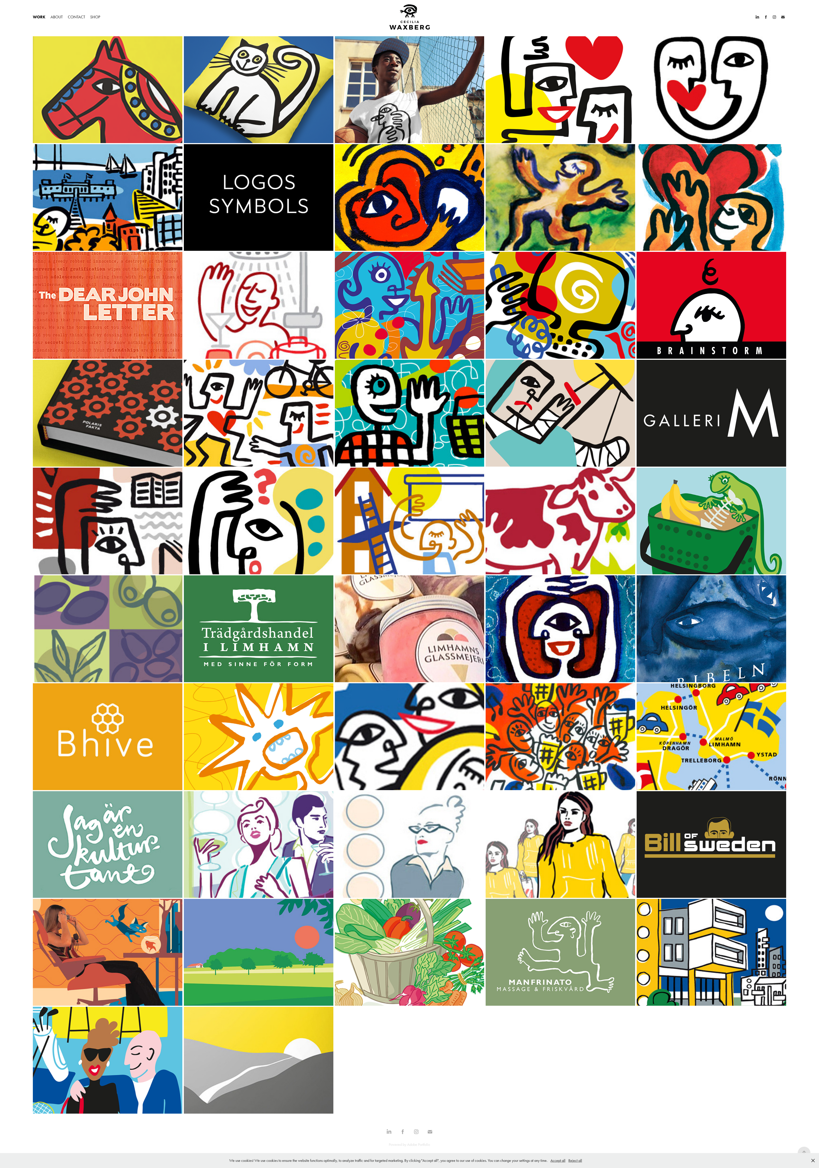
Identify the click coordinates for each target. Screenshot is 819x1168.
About (57, 17)
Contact (76, 17)
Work (39, 17)
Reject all (575, 1160)
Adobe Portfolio (418, 1144)
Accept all (557, 1160)
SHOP (95, 17)
